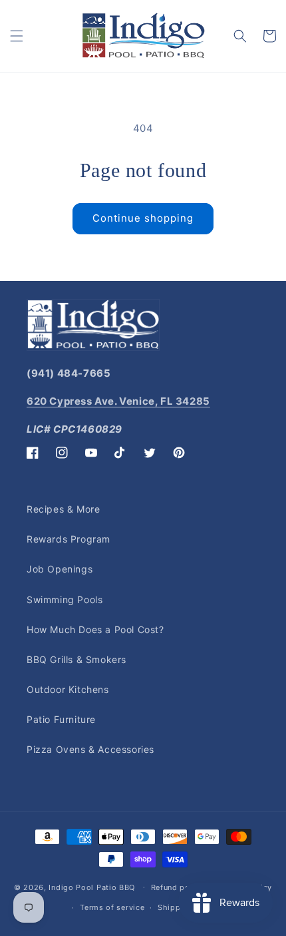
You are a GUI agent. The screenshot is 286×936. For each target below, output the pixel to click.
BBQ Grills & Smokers (76, 659)
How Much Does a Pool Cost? (95, 629)
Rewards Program (68, 539)
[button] (16, 36)
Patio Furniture (61, 719)
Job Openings (59, 569)
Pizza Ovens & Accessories (90, 749)
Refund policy (177, 887)
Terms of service (112, 907)
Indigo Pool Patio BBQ (92, 886)
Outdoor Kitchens (68, 689)
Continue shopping (143, 218)
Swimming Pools (64, 599)
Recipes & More (63, 509)
